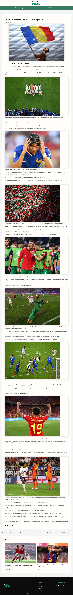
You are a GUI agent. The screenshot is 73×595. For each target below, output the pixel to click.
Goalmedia (13, 521)
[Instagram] (56, 585)
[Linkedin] (12, 525)
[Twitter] (7, 525)
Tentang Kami (41, 586)
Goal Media (7, 66)
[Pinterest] (10, 525)
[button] (28, 8)
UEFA (63, 441)
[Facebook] (5, 525)
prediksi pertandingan (30, 521)
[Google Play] (63, 585)
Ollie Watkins (33, 505)
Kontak (39, 588)
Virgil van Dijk (50, 513)
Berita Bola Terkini (11, 16)
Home (6, 16)
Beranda (39, 585)
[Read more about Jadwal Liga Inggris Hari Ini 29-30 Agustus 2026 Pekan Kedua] (20, 552)
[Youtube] (58, 585)
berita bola (20, 521)
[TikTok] (61, 585)
